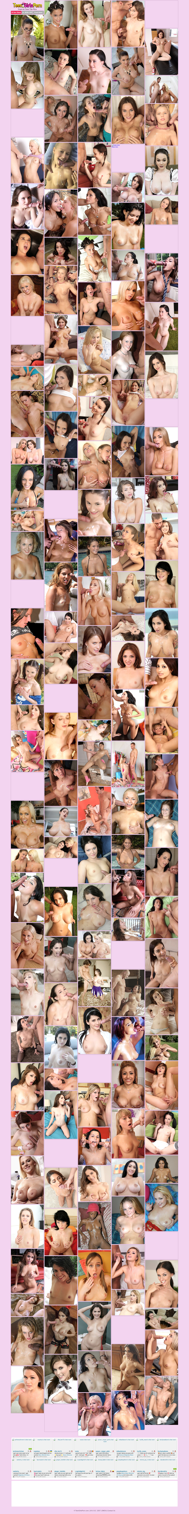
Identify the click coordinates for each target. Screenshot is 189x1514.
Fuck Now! (38, 12)
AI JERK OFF (27, 12)
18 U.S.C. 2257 (95, 1510)
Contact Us (111, 1510)
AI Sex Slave (16, 12)
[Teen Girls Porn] (27, 5)
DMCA (104, 1510)
